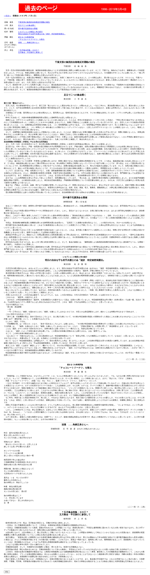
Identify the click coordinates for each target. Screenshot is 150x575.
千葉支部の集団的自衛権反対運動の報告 (34, 22)
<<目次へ (7, 16)
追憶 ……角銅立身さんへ (28, 42)
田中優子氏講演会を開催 (28, 28)
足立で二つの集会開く (27, 25)
